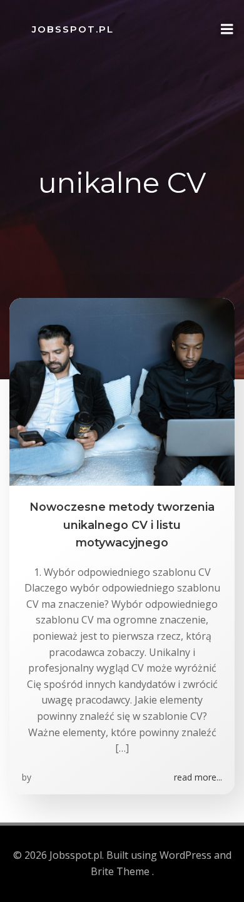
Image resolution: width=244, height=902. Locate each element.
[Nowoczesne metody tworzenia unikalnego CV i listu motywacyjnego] (122, 391)
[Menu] (227, 29)
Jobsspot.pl (73, 29)
